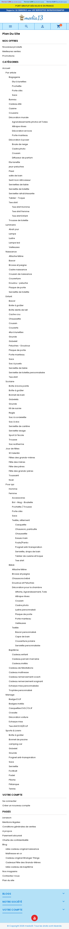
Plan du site (8, 880)
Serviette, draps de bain (27, 551)
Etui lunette (14, 162)
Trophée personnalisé (20, 690)
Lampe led (14, 242)
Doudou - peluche (18, 283)
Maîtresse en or (14, 853)
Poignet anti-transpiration (28, 547)
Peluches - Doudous (19, 345)
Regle (12, 412)
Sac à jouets (15, 363)
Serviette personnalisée (27, 645)
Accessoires (18, 497)
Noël (11, 479)
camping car (15, 744)
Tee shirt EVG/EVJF (18, 726)
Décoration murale (19, 117)
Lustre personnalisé (25, 609)
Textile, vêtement (21, 520)
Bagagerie (14, 77)
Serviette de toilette (19, 189)
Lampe (12, 233)
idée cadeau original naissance (22, 849)
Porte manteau (20, 135)
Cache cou (14, 314)
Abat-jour (14, 229)
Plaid (11, 171)
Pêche (12, 779)
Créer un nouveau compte (16, 805)
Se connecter (9, 801)
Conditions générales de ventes (19, 826)
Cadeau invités (20, 663)
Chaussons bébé (21, 578)
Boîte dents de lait (18, 309)
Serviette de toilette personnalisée (27, 372)
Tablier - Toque (17, 197)
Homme (13, 488)
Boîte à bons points (19, 385)
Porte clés (17, 90)
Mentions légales (11, 822)
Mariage (10, 694)
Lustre (12, 238)
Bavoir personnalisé (25, 632)
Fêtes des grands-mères (22, 457)
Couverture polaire (25, 641)
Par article (11, 72)
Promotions (8, 55)
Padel (12, 775)
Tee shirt (13, 202)
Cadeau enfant (20, 654)
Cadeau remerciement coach (24, 676)
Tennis (12, 788)
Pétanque (14, 784)
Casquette (20, 524)
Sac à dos (14, 421)
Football (13, 770)
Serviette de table (18, 368)
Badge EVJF (15, 699)
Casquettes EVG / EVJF (20, 708)
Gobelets (13, 399)
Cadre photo (19, 148)
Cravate (13, 712)
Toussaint (14, 475)
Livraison (6, 817)
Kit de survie (15, 408)
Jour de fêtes (12, 448)
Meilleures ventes (11, 51)
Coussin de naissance (20, 274)
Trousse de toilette (18, 220)
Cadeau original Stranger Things (22, 857)
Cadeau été (15, 103)
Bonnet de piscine (18, 739)
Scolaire (10, 381)
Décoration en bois (22, 130)
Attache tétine (16, 256)
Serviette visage (17, 430)
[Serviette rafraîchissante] (34, 10)
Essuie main (21, 538)
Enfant (9, 296)
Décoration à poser (19, 139)
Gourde (13, 336)
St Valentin (14, 453)
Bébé (11, 564)
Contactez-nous (11, 875)
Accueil (6, 68)
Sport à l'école (16, 435)
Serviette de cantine (19, 426)
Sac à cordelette (17, 417)
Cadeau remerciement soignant (26, 681)
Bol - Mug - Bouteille (22, 502)
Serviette (13, 766)
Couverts (13, 327)
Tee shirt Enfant (20, 215)
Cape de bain (22, 636)
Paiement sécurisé (12, 835)
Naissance (11, 251)
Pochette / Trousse (22, 506)
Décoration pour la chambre (27, 587)
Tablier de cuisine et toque (29, 556)
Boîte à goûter (16, 390)
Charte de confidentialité (15, 840)
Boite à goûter (16, 305)
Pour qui (10, 484)
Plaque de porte (17, 287)
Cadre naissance (18, 269)
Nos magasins (9, 871)
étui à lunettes (16, 332)
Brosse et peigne (18, 265)
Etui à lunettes (19, 81)
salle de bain (15, 175)
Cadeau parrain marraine (25, 658)
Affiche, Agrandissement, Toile (31, 591)
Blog (4, 844)
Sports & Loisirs (13, 730)
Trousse (13, 439)
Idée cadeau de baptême (19, 866)
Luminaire (11, 224)
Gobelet (13, 341)
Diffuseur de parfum (22, 157)
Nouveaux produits (12, 46)
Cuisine (13, 108)
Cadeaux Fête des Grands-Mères (23, 862)
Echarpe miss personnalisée (24, 685)
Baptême (14, 650)
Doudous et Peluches (23, 582)
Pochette (17, 86)
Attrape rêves (19, 126)
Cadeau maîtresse (19, 672)
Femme (13, 493)
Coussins (13, 112)
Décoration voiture (18, 717)
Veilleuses (14, 247)
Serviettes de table (19, 184)
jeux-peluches (16, 166)
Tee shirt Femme (20, 211)
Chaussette (15, 318)
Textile (15, 627)
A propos (7, 831)
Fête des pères (17, 466)
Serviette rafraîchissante (21, 193)
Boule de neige (20, 144)
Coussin (16, 153)
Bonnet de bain (17, 394)
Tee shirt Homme (21, 206)
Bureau (12, 99)
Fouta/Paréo (21, 542)
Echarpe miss (16, 721)
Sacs (14, 95)
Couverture (15, 278)
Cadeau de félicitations (21, 667)
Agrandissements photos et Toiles (30, 121)
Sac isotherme (16, 444)
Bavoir (12, 260)
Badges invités (16, 703)
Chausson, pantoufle (26, 529)
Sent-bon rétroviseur (20, 180)
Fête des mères (17, 462)
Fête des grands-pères (21, 470)
